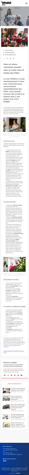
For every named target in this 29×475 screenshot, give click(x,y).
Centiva (17, 473)
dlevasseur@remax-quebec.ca (14, 454)
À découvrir (9, 50)
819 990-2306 (9, 453)
